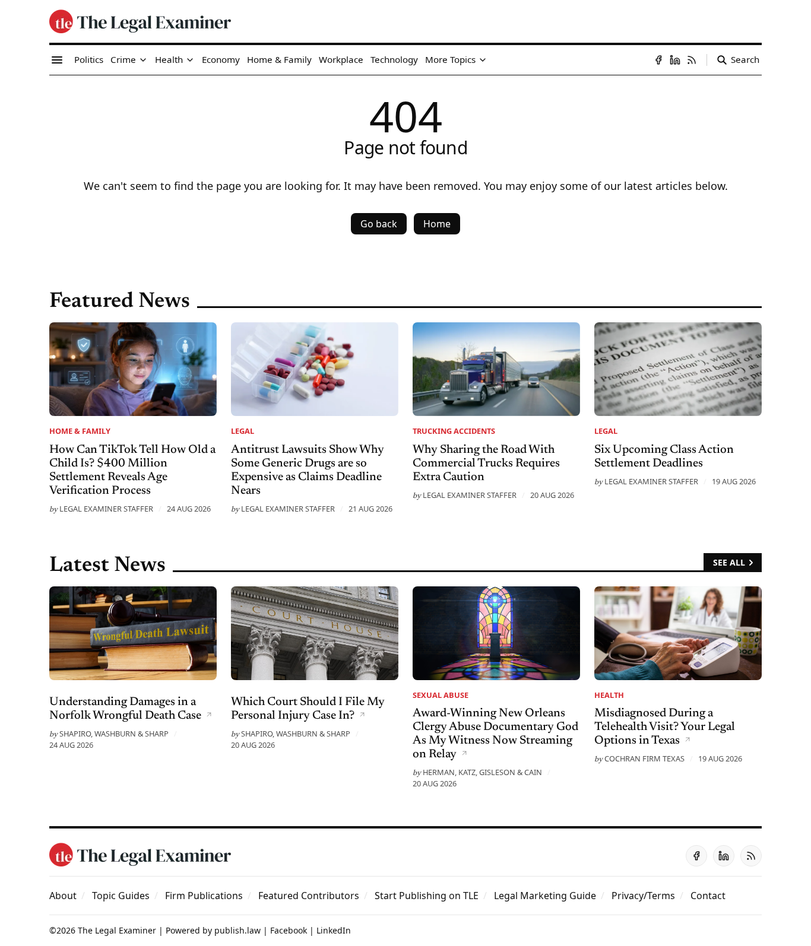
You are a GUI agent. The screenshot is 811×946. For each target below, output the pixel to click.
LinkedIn (333, 930)
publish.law (237, 930)
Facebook (288, 930)
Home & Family (79, 431)
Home (437, 223)
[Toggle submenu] (143, 60)
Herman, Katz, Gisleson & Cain (482, 772)
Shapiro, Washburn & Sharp (114, 733)
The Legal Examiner (117, 930)
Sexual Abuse (440, 695)
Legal (242, 431)
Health (609, 695)
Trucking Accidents (454, 431)
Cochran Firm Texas (644, 758)
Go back (378, 223)
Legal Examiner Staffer (106, 508)
